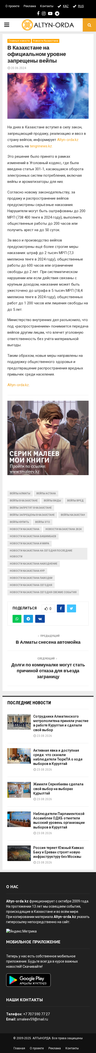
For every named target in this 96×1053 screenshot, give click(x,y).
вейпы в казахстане (24, 500)
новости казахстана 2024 (63, 529)
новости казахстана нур (27, 571)
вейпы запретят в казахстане (31, 507)
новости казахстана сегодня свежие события (43, 592)
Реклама (30, 6)
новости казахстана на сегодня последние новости (41, 553)
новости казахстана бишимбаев (33, 536)
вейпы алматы (20, 493)
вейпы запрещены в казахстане (32, 515)
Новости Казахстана (45, 40)
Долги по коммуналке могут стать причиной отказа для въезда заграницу (48, 671)
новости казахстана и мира (29, 543)
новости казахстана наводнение (33, 563)
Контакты (46, 6)
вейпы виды (52, 500)
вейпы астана (46, 493)
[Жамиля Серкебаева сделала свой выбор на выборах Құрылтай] (19, 789)
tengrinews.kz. (41, 146)
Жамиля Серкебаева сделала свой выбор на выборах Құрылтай (58, 788)
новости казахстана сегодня (31, 585)
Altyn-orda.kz (68, 140)
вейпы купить (19, 522)
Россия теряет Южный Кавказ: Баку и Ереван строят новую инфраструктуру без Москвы (58, 852)
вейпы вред (75, 500)
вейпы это (42, 522)
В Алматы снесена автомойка (48, 642)
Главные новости (19, 40)
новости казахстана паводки (31, 578)
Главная (19, 1048)
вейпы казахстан (73, 515)
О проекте (12, 6)
